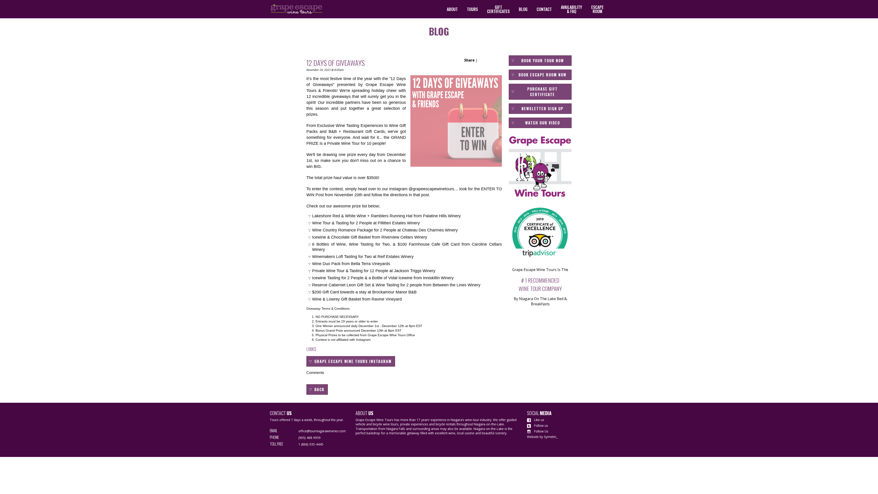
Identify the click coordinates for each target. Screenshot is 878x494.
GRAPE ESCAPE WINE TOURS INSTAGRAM (353, 361)
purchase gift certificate (542, 91)
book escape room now (542, 75)
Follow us (540, 425)
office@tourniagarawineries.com (322, 431)
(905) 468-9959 (309, 437)
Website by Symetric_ (542, 437)
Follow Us (540, 431)
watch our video (542, 123)
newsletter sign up (542, 108)
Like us (538, 420)
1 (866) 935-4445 (310, 444)
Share (469, 60)
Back (319, 389)
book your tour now (542, 60)
